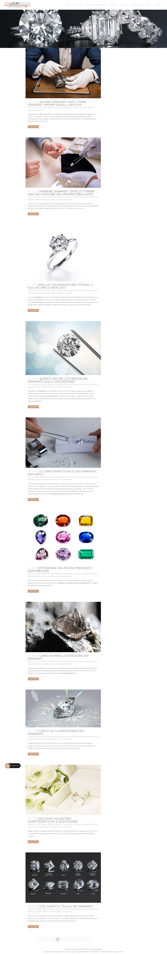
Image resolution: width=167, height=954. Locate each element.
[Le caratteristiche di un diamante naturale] (63, 442)
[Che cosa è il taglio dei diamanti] (63, 877)
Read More (33, 127)
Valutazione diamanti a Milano (45, 199)
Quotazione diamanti (86, 107)
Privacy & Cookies (117, 952)
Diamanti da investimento (64, 107)
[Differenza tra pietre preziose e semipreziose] (63, 537)
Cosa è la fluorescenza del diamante (56, 732)
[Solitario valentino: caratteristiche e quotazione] (63, 790)
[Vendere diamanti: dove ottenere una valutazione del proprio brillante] (63, 162)
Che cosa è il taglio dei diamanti (66, 906)
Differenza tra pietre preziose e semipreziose (60, 569)
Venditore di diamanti (64, 199)
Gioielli (76, 107)
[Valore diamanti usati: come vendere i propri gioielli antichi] (63, 73)
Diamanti (51, 107)
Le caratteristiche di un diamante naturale (62, 473)
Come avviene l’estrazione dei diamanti (58, 657)
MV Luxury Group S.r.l (69, 952)
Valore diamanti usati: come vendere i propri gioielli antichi (57, 103)
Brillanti (44, 107)
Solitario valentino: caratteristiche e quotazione (53, 820)
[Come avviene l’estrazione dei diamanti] (63, 627)
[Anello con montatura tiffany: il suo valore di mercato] (63, 253)
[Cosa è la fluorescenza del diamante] (63, 708)
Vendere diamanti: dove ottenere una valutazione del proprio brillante (61, 193)
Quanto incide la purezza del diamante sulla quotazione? (58, 380)
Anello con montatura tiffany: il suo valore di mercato (61, 286)
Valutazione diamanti (35, 110)
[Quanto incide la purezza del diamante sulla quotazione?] (63, 348)
